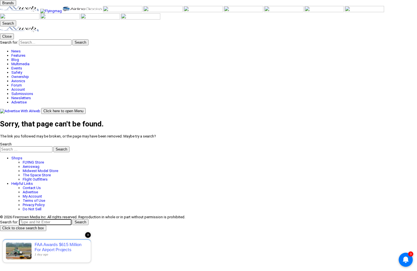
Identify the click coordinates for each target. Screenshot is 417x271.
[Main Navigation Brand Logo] (19, 31)
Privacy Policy (34, 205)
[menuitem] (214, 51)
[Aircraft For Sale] (123, 11)
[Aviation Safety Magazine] (20, 18)
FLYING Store (33, 162)
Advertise (30, 192)
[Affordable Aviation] (284, 11)
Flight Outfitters (35, 179)
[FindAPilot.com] (101, 18)
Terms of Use (34, 200)
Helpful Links (22, 183)
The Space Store (37, 175)
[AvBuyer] (163, 11)
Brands (8, 3)
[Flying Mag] (51, 11)
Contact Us (32, 188)
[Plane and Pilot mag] (244, 11)
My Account (32, 196)
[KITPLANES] (204, 11)
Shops (16, 158)
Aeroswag (31, 166)
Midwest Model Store (40, 171)
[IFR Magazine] (364, 11)
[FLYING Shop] (140, 18)
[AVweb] (20, 11)
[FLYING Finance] (60, 18)
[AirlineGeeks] (83, 11)
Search (6, 144)
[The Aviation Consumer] (324, 11)
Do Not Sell (32, 209)
